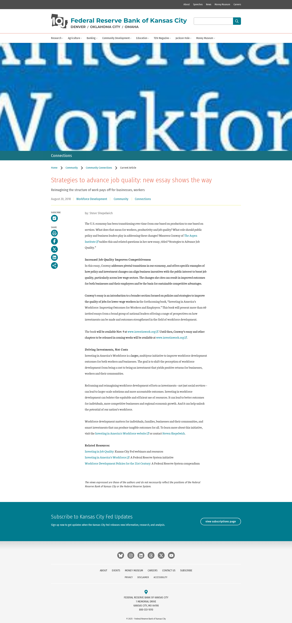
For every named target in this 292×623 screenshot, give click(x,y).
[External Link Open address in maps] (146, 592)
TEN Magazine (161, 38)
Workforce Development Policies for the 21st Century (117, 463)
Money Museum (222, 4)
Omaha (132, 27)
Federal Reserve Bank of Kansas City (129, 20)
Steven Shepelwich (173, 433)
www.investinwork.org (141, 331)
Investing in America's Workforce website (120, 433)
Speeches (198, 4)
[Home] (59, 21)
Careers (237, 4)
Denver (78, 27)
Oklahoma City (105, 27)
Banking (91, 38)
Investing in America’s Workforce (105, 457)
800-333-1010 (146, 609)
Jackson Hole (183, 38)
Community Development (116, 38)
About (187, 4)
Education (141, 38)
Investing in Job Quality (99, 451)
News (208, 4)
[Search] (237, 21)
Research (56, 38)
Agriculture (74, 38)
